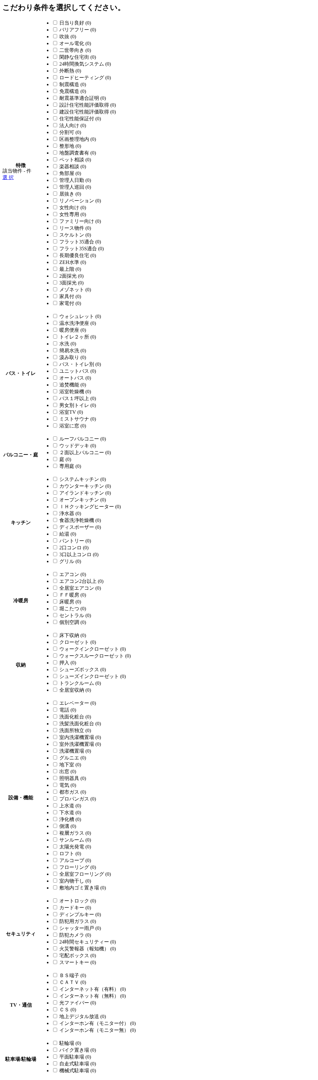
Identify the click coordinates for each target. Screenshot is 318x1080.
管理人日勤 (75, 180)
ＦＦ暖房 (72, 595)
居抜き (70, 193)
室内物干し (75, 881)
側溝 (67, 826)
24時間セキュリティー (87, 941)
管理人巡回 (75, 187)
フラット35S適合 (81, 248)
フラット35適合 (80, 241)
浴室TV (71, 412)
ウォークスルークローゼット (95, 655)
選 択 (8, 177)
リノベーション (80, 200)
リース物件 (75, 228)
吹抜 (67, 36)
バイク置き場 (77, 1050)
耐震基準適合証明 (82, 98)
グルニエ (72, 757)
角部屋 (70, 173)
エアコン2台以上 (81, 581)
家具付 (70, 296)
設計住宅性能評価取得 (87, 105)
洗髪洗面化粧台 (80, 723)
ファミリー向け (80, 221)
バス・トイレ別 (80, 364)
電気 (67, 785)
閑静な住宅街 (77, 57)
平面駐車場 (75, 1056)
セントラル (75, 615)
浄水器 (70, 513)
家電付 (70, 303)
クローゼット (77, 642)
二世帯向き (75, 50)
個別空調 (72, 622)
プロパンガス (77, 798)
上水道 (70, 805)
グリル (70, 561)
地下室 (70, 764)
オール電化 (75, 43)
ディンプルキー (80, 914)
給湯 (67, 534)
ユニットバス (77, 371)
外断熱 (70, 70)
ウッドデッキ (77, 445)
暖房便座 (72, 330)
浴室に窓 (72, 425)
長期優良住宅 (77, 255)
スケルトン (75, 235)
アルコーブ (75, 860)
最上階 (70, 269)
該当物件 (12, 170)
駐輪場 (70, 1043)
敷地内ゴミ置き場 (82, 887)
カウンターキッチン (85, 486)
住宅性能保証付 (80, 118)
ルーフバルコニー (82, 438)
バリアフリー (77, 29)
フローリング (77, 867)
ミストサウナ (77, 419)
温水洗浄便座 (77, 323)
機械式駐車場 (77, 1070)
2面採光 (71, 276)
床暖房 (70, 601)
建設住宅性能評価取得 (87, 111)
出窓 (67, 771)
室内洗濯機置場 (80, 737)
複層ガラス (75, 833)
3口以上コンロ (78, 554)
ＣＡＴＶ (72, 982)
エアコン (72, 574)
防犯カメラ (75, 935)
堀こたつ (72, 608)
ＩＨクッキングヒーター (90, 506)
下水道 (70, 812)
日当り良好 (75, 22)
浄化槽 (70, 819)
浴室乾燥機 (75, 391)
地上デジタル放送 (82, 1016)
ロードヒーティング (85, 77)
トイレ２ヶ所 (77, 336)
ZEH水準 (72, 262)
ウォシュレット (80, 316)
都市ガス (72, 792)
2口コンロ (74, 547)
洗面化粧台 (75, 716)
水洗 (67, 343)
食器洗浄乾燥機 (80, 520)
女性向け (72, 207)
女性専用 (72, 214)
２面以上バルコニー (85, 452)
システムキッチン (82, 479)
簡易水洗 (72, 350)
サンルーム (75, 839)
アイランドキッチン (85, 493)
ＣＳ (67, 1009)
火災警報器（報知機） (87, 948)
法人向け (72, 125)
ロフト (70, 853)
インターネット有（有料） (92, 989)
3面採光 (71, 282)
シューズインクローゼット (92, 676)
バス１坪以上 (77, 398)
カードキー (75, 907)
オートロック (77, 900)
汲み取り (72, 357)
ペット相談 (75, 159)
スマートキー (77, 962)
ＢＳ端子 (72, 975)
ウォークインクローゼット (92, 649)
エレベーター (77, 703)
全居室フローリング (85, 874)
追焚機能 (72, 384)
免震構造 (72, 91)
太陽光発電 (75, 846)
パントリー (75, 540)
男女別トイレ (77, 405)
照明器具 (72, 778)
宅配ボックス (77, 955)
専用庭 (70, 466)
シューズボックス (82, 669)
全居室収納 (75, 690)
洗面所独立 (75, 730)
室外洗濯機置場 (80, 744)
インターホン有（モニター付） (97, 1023)
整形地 (70, 146)
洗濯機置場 (75, 751)
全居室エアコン (80, 588)
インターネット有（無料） (92, 996)
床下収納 (72, 635)
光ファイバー (77, 1002)
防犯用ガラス (77, 921)
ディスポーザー (80, 527)
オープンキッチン (82, 499)
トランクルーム (80, 683)
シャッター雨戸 (80, 928)
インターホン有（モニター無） (97, 1030)
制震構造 (72, 84)
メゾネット (75, 289)
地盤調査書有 (77, 152)
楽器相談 (72, 166)
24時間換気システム (85, 64)
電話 (67, 710)
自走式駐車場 (77, 1063)
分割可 (70, 132)
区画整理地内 (77, 139)
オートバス (75, 378)
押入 (67, 662)
